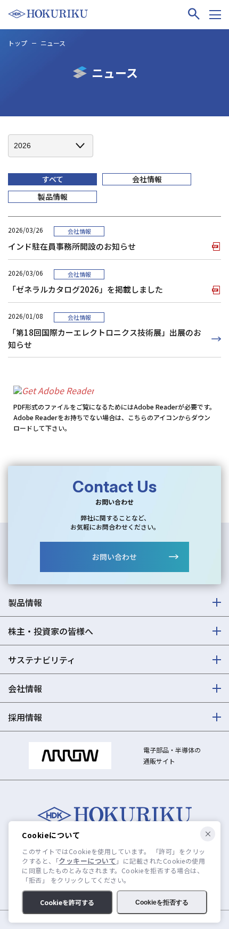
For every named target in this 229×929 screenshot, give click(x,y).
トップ (17, 42)
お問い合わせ (114, 556)
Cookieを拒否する (162, 902)
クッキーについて (87, 861)
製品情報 (53, 196)
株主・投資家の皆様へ (50, 631)
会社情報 (147, 179)
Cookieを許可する (67, 902)
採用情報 (25, 717)
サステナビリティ (42, 659)
